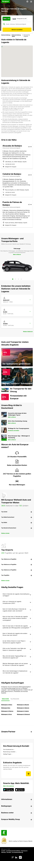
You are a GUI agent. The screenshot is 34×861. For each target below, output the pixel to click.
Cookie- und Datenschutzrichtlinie (10, 850)
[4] (21, 279)
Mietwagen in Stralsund (23, 714)
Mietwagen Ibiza (5, 708)
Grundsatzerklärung (17, 852)
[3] (18, 279)
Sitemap (3, 852)
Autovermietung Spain (16, 35)
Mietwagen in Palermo (7, 711)
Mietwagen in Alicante (23, 704)
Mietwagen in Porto (6, 714)
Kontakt (9, 852)
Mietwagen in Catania (23, 711)
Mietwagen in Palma (6, 704)
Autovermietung (5, 35)
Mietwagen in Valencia (23, 708)
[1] (13, 279)
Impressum (24, 850)
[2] (15, 279)
